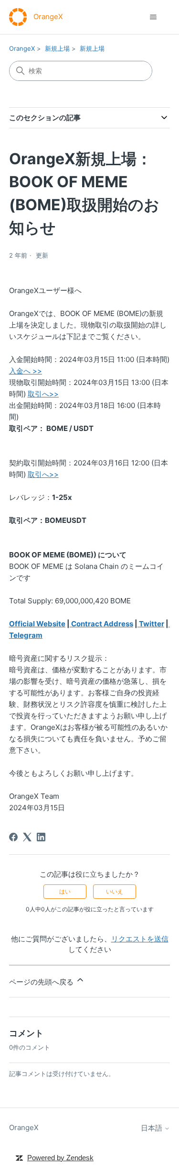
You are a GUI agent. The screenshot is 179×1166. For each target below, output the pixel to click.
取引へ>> (43, 474)
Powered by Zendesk (60, 1158)
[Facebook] (13, 837)
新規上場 (57, 48)
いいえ (114, 891)
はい (65, 891)
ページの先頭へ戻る (42, 981)
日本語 (152, 1128)
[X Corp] (27, 837)
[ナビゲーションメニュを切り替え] (153, 17)
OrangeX (22, 48)
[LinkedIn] (41, 837)
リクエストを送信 (139, 938)
